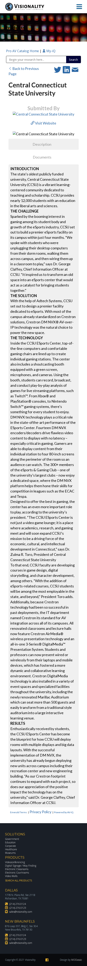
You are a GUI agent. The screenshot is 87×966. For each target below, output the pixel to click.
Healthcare (11, 849)
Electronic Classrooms (16, 869)
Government (12, 839)
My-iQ (50, 51)
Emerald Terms (18, 812)
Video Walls (11, 876)
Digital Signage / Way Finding (20, 865)
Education (10, 842)
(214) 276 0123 (18, 908)
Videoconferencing (15, 862)
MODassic (76, 960)
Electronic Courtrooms (17, 872)
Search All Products (18, 880)
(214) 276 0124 (17, 904)
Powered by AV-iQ (63, 812)
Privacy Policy (40, 812)
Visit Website (45, 123)
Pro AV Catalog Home (23, 51)
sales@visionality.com (20, 911)
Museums (10, 853)
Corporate (10, 846)
